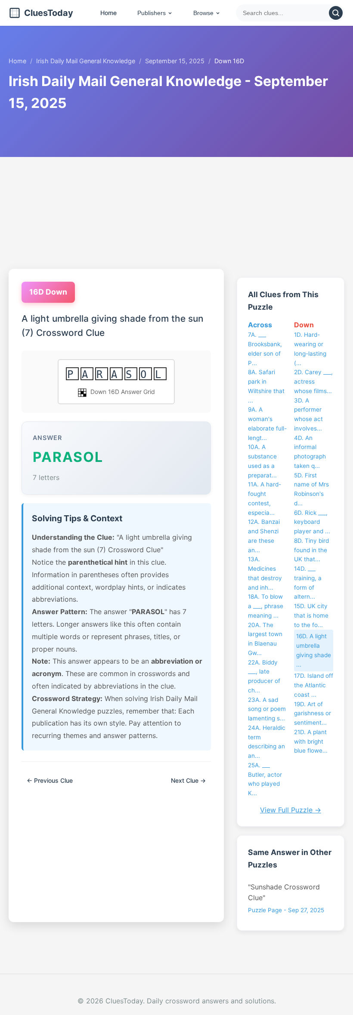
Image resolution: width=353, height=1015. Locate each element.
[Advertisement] (176, 213)
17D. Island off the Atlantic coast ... (313, 685)
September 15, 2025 (174, 61)
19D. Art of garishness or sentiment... (312, 713)
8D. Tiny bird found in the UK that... (311, 550)
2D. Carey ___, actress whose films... (313, 381)
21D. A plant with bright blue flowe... (311, 741)
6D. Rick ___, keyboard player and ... (312, 522)
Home (108, 12)
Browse (203, 12)
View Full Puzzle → (290, 810)
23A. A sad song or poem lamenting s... (267, 709)
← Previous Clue (50, 780)
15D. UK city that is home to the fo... (311, 615)
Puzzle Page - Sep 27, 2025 (286, 910)
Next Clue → (188, 780)
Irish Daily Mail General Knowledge (85, 61)
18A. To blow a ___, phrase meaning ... (265, 606)
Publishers (151, 12)
